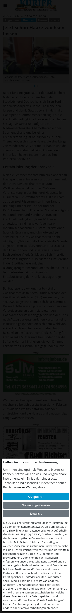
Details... (36, 514)
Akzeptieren (36, 497)
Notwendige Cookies (36, 505)
